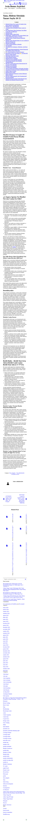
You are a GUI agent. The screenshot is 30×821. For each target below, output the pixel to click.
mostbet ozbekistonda (8, 758)
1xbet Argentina (6, 678)
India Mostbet (6, 726)
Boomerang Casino (7, 711)
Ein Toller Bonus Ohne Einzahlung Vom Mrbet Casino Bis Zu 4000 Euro (16, 31)
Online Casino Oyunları (11, 71)
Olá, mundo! (21, 604)
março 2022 (5, 645)
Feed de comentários (7, 812)
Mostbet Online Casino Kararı (12, 34)
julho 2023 (5, 617)
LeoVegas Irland (6, 736)
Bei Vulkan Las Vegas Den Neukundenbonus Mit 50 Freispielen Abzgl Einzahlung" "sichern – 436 (14, 698)
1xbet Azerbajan (6, 680)
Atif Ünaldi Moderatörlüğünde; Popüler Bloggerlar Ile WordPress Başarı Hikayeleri (17, 50)
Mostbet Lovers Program (11, 66)
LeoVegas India (6, 734)
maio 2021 (5, 664)
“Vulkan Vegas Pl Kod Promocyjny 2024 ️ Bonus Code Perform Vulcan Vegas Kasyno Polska (14, 596)
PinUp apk (5, 774)
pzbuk (4, 776)
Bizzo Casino (6, 705)
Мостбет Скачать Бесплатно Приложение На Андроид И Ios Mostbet (16, 64)
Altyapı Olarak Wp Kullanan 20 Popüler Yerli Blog (17, 68)
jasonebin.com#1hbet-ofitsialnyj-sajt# (11, 730)
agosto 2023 (5, 615)
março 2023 (5, 621)
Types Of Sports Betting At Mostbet (13, 44)
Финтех (5, 802)
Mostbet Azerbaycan (7, 748)
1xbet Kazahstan (6, 688)
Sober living (5, 781)
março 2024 (5, 607)
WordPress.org (6, 814)
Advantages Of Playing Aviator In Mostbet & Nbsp (17, 69)
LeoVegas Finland (7, 732)
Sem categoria (11, 8)
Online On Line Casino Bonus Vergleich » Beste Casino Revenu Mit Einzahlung (14, 600)
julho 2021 (5, 660)
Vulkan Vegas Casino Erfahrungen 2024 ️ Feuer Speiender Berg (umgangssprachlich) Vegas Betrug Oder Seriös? (14, 589)
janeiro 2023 (6, 625)
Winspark (5, 800)
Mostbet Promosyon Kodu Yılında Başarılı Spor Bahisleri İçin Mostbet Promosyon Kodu (16, 79)
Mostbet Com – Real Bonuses (12, 26)
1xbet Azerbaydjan (7, 682)
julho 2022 (5, 637)
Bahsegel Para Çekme (10, 72)
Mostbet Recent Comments (12, 58)
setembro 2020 (6, 668)
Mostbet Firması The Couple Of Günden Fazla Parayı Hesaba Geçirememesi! (16, 24)
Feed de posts (6, 810)
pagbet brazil (6, 768)
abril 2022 (5, 643)
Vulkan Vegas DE (7, 795)
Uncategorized (6, 787)
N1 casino (5, 766)
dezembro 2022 (6, 627)
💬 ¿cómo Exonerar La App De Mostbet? (15, 52)
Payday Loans (6, 770)
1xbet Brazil (5, 684)
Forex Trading (6, 722)
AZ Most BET (6, 692)
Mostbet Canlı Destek (10, 43)
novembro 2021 (6, 652)
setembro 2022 (6, 633)
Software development (8, 783)
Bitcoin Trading (6, 703)
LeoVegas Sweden (7, 738)
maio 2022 (5, 641)
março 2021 (5, 666)
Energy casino (6, 720)
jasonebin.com (6, 728)
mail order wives (6, 740)
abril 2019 (5, 670)
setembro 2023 (6, 613)
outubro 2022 (6, 631)
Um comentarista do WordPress (10, 604)
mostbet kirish (6, 756)
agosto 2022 (5, 635)
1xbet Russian (6, 690)
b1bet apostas (6, 695)
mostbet (14, 246)
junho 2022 (5, 639)
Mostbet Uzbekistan (7, 764)
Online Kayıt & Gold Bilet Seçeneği (14, 59)
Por (20, 473)
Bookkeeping (6, 709)
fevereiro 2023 (6, 623)
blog (4, 707)
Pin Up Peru (6, 772)
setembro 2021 (6, 656)
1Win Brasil (5, 674)
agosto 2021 (5, 658)
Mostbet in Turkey (7, 752)
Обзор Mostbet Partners (11, 57)
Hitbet (4, 724)
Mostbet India (6, 754)
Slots (4, 779)
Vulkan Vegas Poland (8, 798)
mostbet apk (5, 742)
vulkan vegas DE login (8, 797)
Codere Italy (6, 716)
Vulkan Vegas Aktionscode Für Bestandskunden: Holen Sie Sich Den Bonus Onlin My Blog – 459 (14, 792)
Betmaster (5, 701)
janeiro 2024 (6, 609)
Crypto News (6, 718)
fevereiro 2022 (6, 647)
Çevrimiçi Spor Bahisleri (11, 67)
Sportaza (5, 785)
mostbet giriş (6, 750)
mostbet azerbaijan (7, 746)
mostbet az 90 (6, 744)
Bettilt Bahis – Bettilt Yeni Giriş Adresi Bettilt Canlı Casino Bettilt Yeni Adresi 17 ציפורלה (17, 36)
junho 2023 (5, 619)
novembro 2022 (6, 629)
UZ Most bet (6, 789)
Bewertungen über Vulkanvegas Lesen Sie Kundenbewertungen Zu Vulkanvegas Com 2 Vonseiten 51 (13, 585)
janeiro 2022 (6, 649)
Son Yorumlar (9, 45)
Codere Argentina (7, 714)
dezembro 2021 (6, 651)
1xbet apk (5, 676)
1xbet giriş (5, 686)
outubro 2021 (6, 654)
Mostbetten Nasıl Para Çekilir (12, 55)
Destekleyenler (9, 33)
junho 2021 (5, 662)
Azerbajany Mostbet (7, 693)
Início (6, 8)
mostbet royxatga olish (8, 760)
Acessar (5, 808)
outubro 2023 (6, 611)
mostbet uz (5, 762)
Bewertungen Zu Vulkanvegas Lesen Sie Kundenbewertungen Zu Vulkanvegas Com (12, 593)
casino (4, 712)
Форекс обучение (7, 804)
